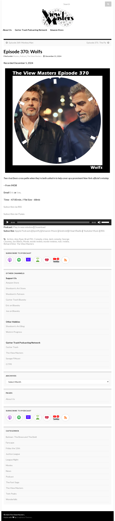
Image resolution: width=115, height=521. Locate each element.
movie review (36, 241)
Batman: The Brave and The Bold (21, 437)
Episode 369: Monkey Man (21, 42)
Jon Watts (17, 241)
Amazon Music (49, 230)
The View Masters (34, 56)
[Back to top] (108, 514)
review (66, 241)
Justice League (13, 454)
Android (63, 230)
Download (40, 227)
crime (45, 239)
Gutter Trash (12, 347)
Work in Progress (14, 332)
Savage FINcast (13, 358)
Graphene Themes (24, 517)
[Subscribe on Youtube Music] (56, 260)
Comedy (38, 239)
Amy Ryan (19, 239)
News (8, 471)
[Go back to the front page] (57, 17)
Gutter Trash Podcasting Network (31, 30)
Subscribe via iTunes (14, 213)
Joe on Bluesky (13, 311)
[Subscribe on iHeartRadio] (47, 260)
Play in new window (23, 227)
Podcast (23, 56)
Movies (16, 56)
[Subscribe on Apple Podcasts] (10, 260)
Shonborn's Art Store (16, 288)
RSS (103, 230)
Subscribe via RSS (13, 206)
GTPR (9, 364)
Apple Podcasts (23, 230)
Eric (12, 192)
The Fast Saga (12, 482)
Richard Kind (10, 244)
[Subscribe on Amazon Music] (28, 260)
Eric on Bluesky (13, 305)
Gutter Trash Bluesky (16, 299)
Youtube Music (91, 230)
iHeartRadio (75, 230)
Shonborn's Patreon (15, 294)
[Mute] (99, 222)
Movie (26, 241)
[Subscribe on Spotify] (19, 260)
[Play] (7, 222)
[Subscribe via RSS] (65, 260)
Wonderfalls (11, 499)
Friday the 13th (13, 448)
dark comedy (55, 239)
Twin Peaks (11, 493)
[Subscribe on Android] (37, 260)
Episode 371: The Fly (96, 42)
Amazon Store (56, 30)
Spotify (36, 230)
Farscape (10, 442)
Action (10, 239)
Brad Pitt (29, 239)
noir (60, 241)
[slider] (106, 222)
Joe (19, 192)
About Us (7, 30)
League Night (12, 459)
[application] (57, 222)
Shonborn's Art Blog (15, 326)
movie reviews (50, 241)
